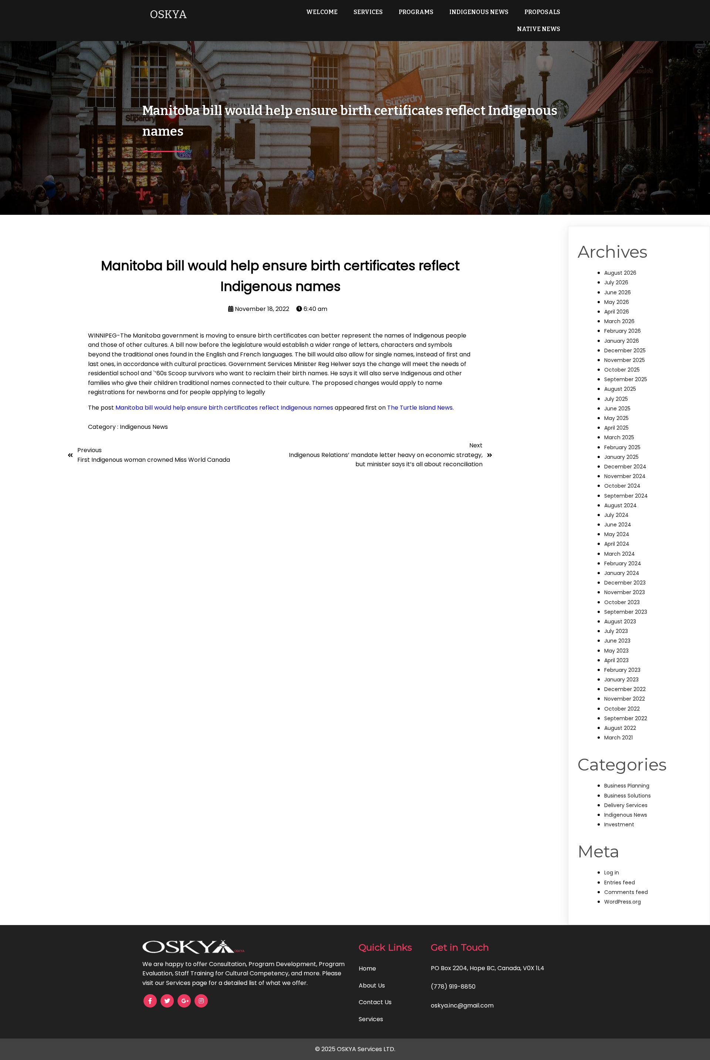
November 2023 (624, 592)
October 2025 (622, 369)
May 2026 (616, 302)
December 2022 (625, 689)
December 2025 (625, 350)
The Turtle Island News (420, 407)
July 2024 (616, 515)
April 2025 (616, 427)
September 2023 (625, 612)
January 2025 (621, 457)
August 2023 (620, 621)
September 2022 (625, 718)
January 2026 (621, 341)
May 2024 (616, 534)
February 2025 (622, 447)
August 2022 (620, 728)
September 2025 (625, 379)
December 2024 (625, 466)
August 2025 (620, 389)
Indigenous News (144, 427)
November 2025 (624, 360)
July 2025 (616, 399)
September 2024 (626, 495)
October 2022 (622, 708)
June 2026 (617, 292)
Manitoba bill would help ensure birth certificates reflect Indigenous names (224, 407)
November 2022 (624, 698)
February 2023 (622, 670)
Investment (619, 824)
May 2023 (616, 650)
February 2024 (622, 563)
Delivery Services (626, 805)
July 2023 (616, 631)
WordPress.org (622, 901)
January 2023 (621, 679)
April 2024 (616, 544)
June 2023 (617, 640)
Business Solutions (627, 795)
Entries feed (619, 882)
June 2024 (617, 524)
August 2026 (620, 273)
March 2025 (619, 437)
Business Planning (626, 785)
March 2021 (618, 737)
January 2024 (621, 573)
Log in (611, 872)
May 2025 (616, 418)
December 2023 (625, 582)
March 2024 (619, 554)
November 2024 (625, 476)
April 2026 (616, 311)
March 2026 (619, 321)
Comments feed (626, 892)
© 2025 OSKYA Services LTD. (355, 1049)
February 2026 (622, 331)
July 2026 (616, 282)
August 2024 (620, 505)
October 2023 (622, 602)
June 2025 (617, 408)
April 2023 (616, 660)
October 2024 (622, 486)
